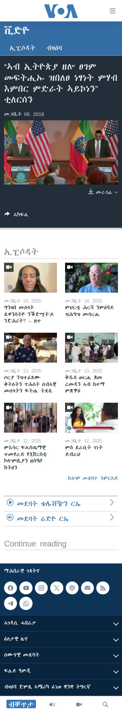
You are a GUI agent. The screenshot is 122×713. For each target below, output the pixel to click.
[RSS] (102, 587)
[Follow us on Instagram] (41, 587)
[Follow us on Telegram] (10, 603)
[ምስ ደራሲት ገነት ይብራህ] (91, 418)
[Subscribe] (87, 587)
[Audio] (52, 704)
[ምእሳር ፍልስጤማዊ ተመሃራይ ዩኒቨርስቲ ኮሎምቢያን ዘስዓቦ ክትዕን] (30, 418)
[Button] (16, 216)
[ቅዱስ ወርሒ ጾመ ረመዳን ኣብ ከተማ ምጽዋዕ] (91, 348)
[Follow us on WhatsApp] (25, 603)
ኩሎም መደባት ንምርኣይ (93, 478)
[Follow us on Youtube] (25, 587)
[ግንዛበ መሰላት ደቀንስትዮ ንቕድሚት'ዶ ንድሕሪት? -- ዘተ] (30, 278)
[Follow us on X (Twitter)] (56, 587)
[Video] (79, 704)
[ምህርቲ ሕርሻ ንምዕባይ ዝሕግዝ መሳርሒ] (91, 278)
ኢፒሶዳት (22, 48)
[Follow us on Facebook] (10, 587)
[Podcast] (72, 587)
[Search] (105, 704)
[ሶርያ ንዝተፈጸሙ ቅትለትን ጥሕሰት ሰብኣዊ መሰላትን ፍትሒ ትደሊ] (30, 348)
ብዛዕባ (54, 48)
